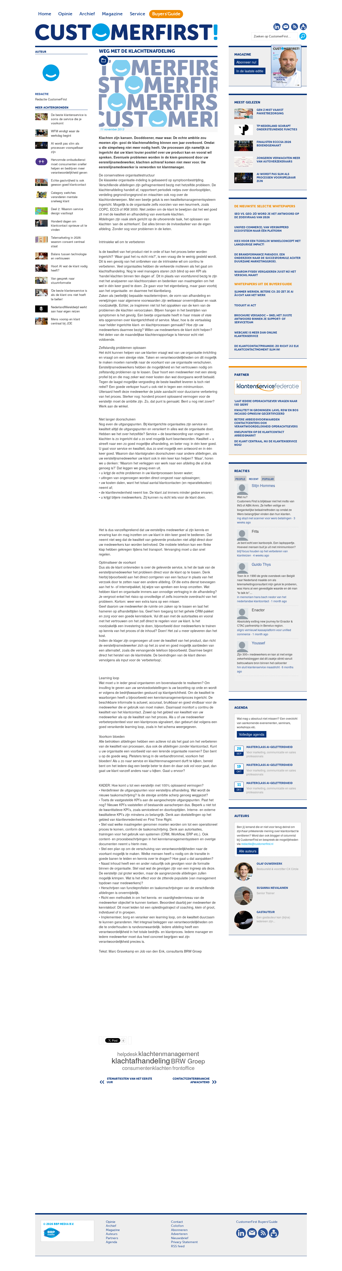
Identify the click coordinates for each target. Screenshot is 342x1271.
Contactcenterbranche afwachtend (191, 1081)
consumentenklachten (146, 1067)
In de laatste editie (249, 71)
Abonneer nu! (246, 62)
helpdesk (127, 1053)
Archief (87, 14)
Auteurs (111, 1234)
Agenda (111, 1242)
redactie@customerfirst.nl (257, 844)
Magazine (112, 14)
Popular (268, 479)
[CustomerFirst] (126, 32)
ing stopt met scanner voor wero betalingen (264, 518)
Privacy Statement (184, 1242)
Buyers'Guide (166, 14)
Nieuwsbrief (179, 1238)
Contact (177, 1222)
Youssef (258, 642)
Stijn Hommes (263, 485)
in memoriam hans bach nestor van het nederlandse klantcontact (261, 599)
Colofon (177, 1226)
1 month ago (279, 601)
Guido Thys (261, 564)
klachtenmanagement (168, 1053)
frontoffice (183, 1067)
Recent (253, 479)
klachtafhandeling (141, 1060)
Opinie (65, 14)
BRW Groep (188, 1060)
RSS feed (177, 1246)
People (240, 479)
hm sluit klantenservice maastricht (258, 667)
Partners (112, 1238)
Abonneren (179, 1230)
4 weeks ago (261, 555)
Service (137, 14)
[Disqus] (158, 1147)
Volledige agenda (251, 734)
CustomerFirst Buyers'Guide (257, 1222)
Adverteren (179, 1234)
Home (44, 14)
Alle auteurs (247, 851)
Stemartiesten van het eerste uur (129, 1081)
